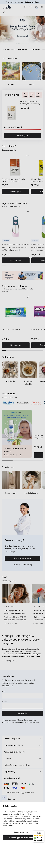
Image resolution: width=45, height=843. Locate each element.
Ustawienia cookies (23, 832)
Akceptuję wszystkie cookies (22, 838)
